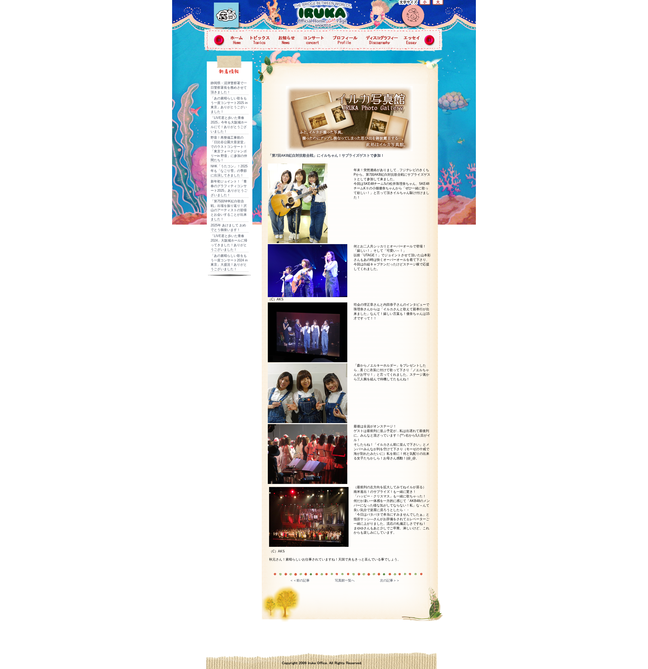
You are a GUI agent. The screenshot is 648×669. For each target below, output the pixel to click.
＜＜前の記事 (300, 580)
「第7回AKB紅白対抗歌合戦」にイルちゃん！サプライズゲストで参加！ (326, 155)
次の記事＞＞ (390, 580)
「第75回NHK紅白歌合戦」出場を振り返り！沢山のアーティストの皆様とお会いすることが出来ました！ (229, 210)
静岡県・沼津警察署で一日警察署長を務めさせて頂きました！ (229, 87)
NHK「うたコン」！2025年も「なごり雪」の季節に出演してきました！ (229, 170)
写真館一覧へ (345, 580)
